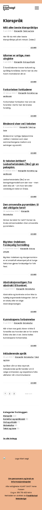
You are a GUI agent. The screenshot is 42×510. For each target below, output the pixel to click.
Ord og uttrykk (29, 62)
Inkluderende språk (14, 353)
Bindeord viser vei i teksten (19, 123)
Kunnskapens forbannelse (19, 319)
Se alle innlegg (10, 438)
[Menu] (35, 8)
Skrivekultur (8, 214)
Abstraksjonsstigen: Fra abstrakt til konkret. (17, 284)
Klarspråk (18, 31)
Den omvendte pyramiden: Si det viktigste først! (21, 206)
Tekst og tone (28, 31)
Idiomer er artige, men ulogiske (16, 57)
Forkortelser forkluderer (17, 89)
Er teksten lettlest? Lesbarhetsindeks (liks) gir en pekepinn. (21, 164)
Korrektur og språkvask (14, 419)
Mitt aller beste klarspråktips (20, 27)
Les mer (33, 48)
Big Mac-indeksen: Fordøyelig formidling (16, 243)
